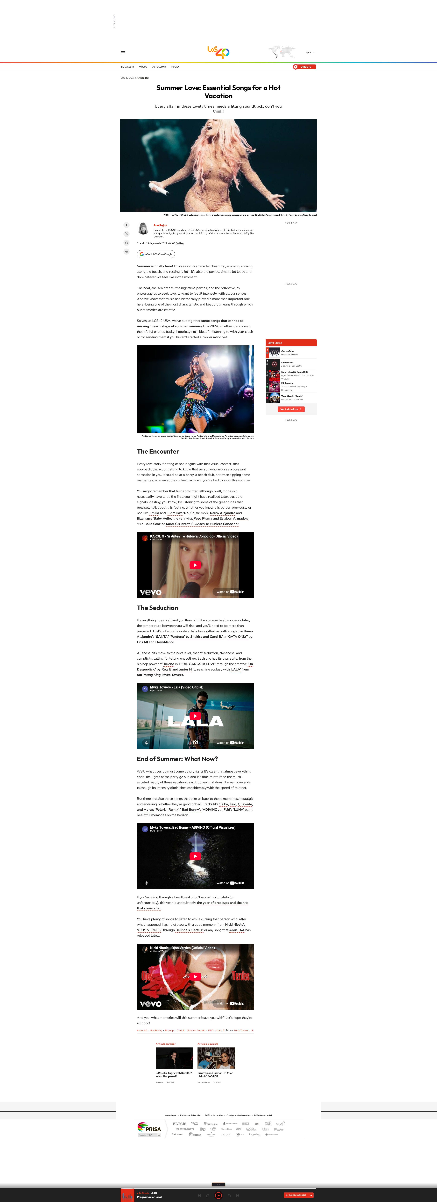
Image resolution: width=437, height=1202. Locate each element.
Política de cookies (214, 1115)
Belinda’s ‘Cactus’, (189, 930)
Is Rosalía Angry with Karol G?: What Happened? (174, 1074)
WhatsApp (126, 243)
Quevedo (245, 804)
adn (266, 1124)
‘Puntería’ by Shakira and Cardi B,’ (196, 636)
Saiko (223, 804)
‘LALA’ (236, 669)
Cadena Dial (239, 1128)
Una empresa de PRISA (149, 1127)
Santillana (211, 1124)
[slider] (218, 1188)
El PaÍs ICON (225, 1133)
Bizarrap (169, 1030)
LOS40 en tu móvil (263, 1115)
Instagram (222, 1095)
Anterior (199, 1195)
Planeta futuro (264, 1128)
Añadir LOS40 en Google (158, 254)
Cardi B (180, 1030)
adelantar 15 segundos (229, 1195)
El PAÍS (179, 1124)
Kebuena (276, 1128)
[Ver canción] (274, 352)
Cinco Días (226, 1128)
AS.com (255, 1124)
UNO (203, 1128)
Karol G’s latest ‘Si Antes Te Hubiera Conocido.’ (202, 524)
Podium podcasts (211, 1133)
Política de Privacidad (190, 1115)
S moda (240, 1133)
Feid (233, 804)
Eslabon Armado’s (234, 518)
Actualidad (159, 66)
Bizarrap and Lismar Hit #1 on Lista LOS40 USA (215, 1074)
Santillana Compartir (229, 1124)
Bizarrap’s (144, 518)
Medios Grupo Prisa (149, 1135)
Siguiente (238, 1195)
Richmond (177, 1133)
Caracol (279, 1124)
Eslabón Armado (196, 1030)
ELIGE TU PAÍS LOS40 (297, 1195)
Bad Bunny (156, 1030)
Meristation (271, 1133)
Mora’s (149, 809)
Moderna (194, 1133)
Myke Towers (241, 1030)
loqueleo (255, 1133)
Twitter (126, 234)
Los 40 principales (195, 1124)
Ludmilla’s (174, 513)
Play (218, 1195)
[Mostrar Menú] (125, 52)
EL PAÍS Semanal (251, 1128)
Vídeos (143, 66)
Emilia (154, 513)
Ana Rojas (160, 225)
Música (175, 66)
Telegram (126, 252)
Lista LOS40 (127, 66)
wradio (212, 1128)
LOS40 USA (218, 52)
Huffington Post (184, 1128)
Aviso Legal (171, 1115)
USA (308, 52)
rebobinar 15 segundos (208, 1195)
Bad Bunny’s (191, 809)
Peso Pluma (203, 518)
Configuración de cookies (238, 1115)
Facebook (126, 225)
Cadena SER (244, 1124)
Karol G (220, 1030)
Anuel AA (142, 1030)
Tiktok (228, 1095)
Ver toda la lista (289, 409)
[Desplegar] (218, 1184)
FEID (210, 1030)
